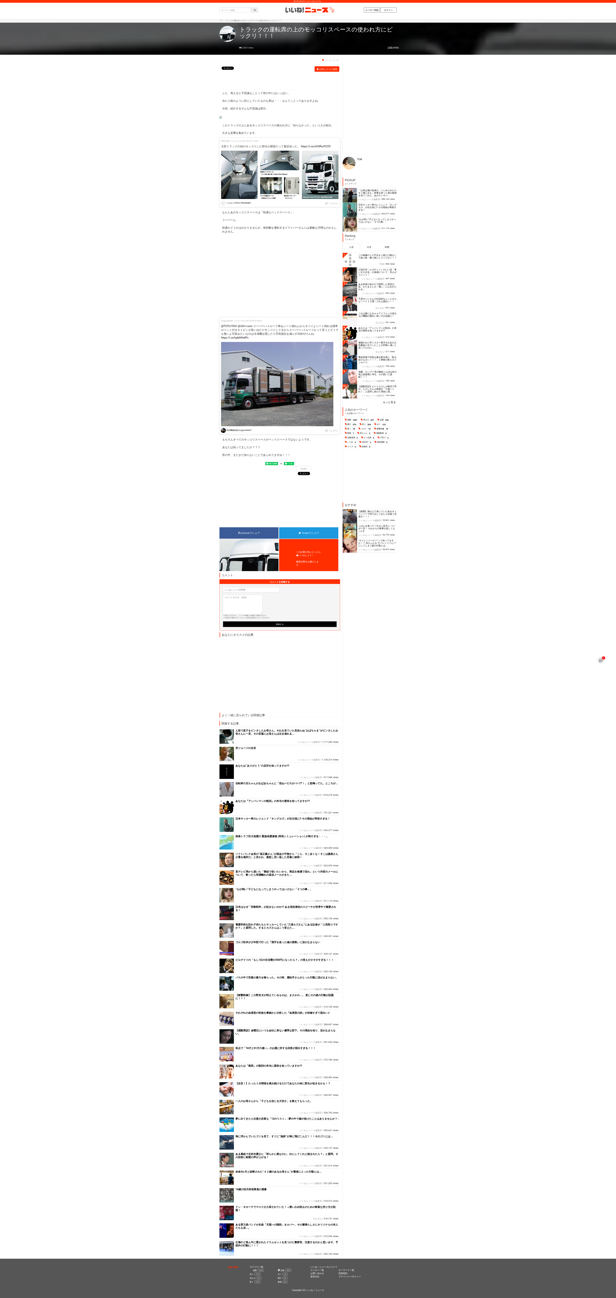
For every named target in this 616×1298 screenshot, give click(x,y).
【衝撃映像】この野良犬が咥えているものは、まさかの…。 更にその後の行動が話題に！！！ (284, 996)
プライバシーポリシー (349, 1276)
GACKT (366, 442)
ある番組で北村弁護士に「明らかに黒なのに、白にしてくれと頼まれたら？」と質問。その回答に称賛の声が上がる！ (286, 1155)
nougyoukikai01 (227, 320)
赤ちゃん (365, 433)
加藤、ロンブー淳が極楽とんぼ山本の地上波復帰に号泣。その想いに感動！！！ (377, 374)
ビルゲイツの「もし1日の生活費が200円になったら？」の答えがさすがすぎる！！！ (284, 960)
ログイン (388, 10)
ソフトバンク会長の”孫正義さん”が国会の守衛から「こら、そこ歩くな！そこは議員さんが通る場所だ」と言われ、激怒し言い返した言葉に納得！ (286, 855)
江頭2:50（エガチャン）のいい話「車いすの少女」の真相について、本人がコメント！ (377, 272)
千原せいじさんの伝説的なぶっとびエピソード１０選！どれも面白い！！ (377, 300)
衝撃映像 (382, 428)
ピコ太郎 (369, 437)
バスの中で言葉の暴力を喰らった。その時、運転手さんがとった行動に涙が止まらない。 (286, 977)
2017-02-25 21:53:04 (253, 320)
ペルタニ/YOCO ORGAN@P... (239, 202)
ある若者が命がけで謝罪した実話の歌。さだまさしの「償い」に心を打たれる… (377, 286)
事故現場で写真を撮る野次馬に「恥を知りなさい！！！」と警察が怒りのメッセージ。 (377, 359)
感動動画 (381, 433)
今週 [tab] (351, 247)
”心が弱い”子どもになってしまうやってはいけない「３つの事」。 (273, 889)
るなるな (317, 1218)
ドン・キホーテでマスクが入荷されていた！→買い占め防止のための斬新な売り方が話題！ (285, 1208)
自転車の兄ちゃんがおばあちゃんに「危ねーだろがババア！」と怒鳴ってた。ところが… (286, 783)
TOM (359, 159)
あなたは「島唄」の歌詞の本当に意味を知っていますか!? (268, 1065)
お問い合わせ (317, 1273)
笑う (366, 424)
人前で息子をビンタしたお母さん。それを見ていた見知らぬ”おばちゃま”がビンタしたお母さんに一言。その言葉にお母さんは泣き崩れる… (286, 732)
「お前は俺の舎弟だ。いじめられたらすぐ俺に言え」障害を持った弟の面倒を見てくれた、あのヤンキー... (377, 193)
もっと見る (389, 402)
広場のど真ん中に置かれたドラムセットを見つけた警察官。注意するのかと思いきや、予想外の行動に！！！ (286, 1243)
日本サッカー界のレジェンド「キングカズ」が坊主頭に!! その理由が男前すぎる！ (282, 818)
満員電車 (382, 442)
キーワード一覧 (346, 1270)
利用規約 (342, 1273)
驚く (351, 428)
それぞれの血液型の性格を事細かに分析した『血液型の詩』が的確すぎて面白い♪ (282, 1012)
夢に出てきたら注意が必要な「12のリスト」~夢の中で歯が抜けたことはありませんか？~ (287, 1118)
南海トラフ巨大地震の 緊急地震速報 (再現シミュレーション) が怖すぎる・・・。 (282, 836)
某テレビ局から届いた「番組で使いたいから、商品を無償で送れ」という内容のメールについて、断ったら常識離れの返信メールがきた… (286, 873)
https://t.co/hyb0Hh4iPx (234, 337)
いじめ (351, 442)
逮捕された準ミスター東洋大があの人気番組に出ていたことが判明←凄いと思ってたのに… (377, 345)
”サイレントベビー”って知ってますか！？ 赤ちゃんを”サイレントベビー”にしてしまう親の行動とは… (377, 543)
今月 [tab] (369, 247)
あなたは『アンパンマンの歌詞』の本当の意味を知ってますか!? (272, 801)
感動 (352, 419)
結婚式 (366, 446)
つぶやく (303, 469)
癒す (351, 424)
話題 (384, 419)
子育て (384, 437)
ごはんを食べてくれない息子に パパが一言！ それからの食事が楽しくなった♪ (376, 528)
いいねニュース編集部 (309, 741)
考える (368, 419)
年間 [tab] (387, 247)
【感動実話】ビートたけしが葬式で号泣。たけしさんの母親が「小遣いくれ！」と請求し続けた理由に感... (377, 389)
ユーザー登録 (372, 10)
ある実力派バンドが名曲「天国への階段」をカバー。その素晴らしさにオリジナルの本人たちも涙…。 (286, 1226)
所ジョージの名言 (249, 748)
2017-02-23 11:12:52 (250, 141)
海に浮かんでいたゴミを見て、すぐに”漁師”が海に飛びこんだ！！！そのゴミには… (284, 1136)
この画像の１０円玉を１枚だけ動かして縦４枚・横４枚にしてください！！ (377, 256)
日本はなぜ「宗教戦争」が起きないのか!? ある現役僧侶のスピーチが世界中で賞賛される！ (285, 908)
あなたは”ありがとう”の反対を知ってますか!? (262, 765)
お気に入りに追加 (328, 69)
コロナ (366, 428)
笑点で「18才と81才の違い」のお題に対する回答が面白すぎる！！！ (275, 1048)
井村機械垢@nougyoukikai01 (239, 430)
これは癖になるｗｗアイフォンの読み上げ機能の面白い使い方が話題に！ (377, 314)
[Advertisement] (278, 81)
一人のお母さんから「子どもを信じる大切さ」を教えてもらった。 (273, 1101)
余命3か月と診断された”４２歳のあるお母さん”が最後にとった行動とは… (278, 1171)
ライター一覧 (317, 1270)
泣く (381, 424)
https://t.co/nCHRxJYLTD (315, 146)
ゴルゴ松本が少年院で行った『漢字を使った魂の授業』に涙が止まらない (277, 942)
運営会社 (314, 1276)
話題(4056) (393, 47)
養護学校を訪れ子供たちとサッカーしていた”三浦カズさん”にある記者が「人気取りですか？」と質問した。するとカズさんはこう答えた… (286, 926)
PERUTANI (225, 141)
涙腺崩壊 (352, 437)
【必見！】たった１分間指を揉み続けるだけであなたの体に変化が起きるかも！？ (282, 1083)
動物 (350, 433)
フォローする (236, 141)
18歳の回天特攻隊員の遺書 (251, 1189)
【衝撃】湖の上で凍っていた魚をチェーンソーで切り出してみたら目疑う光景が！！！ (377, 514)
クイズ (351, 446)
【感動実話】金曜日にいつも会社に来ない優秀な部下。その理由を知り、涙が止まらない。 (285, 1031)
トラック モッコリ (332, 60)
